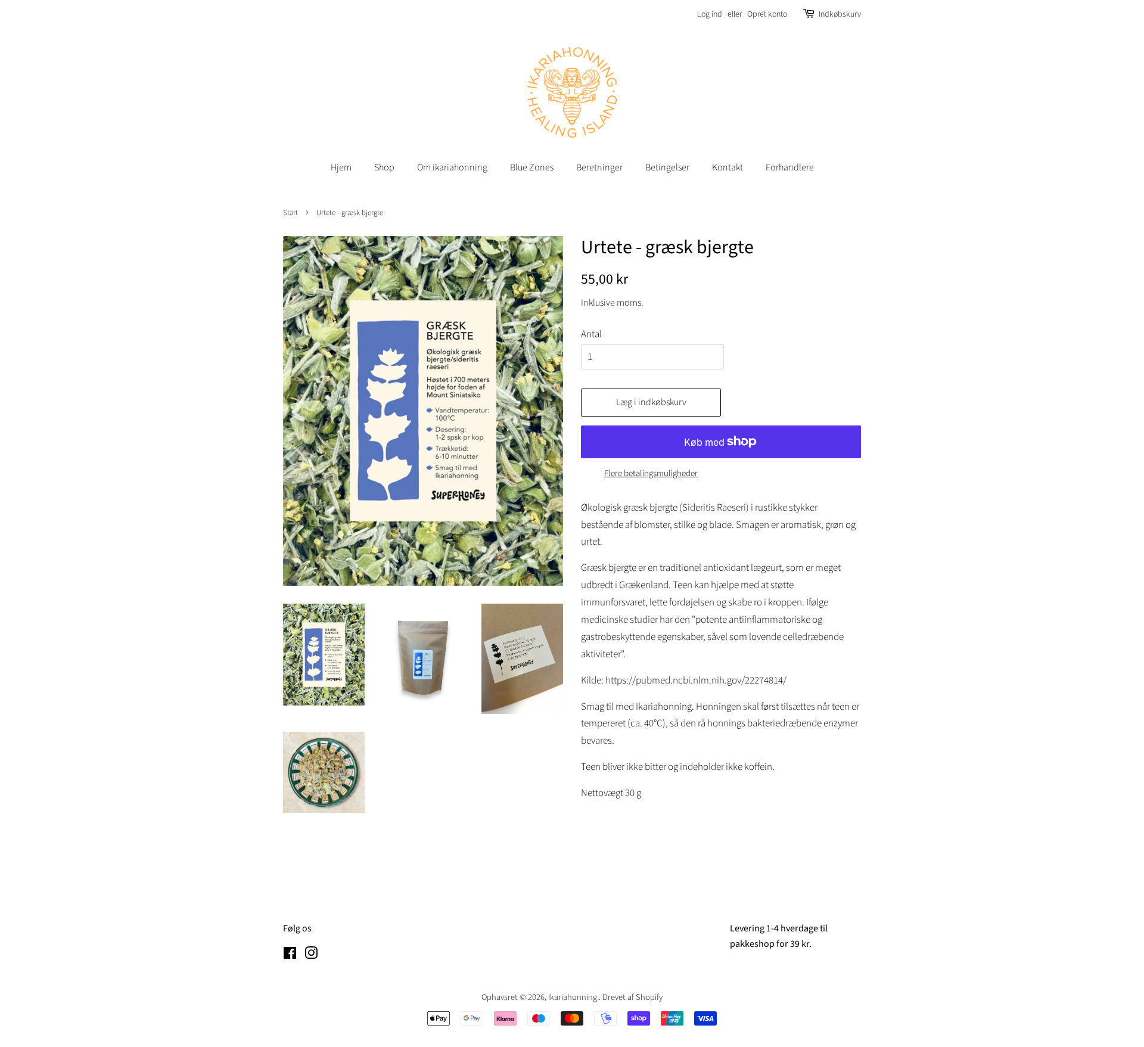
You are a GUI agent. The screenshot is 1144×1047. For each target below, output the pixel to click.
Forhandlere (790, 167)
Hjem (341, 167)
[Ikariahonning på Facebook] (290, 955)
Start (290, 212)
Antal (591, 334)
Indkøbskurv (840, 14)
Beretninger (599, 167)
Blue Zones (532, 167)
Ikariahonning (573, 997)
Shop (384, 167)
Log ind (709, 14)
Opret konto (767, 14)
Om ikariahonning (452, 167)
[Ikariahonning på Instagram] (311, 955)
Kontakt (727, 167)
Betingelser (667, 167)
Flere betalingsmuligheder (651, 473)
